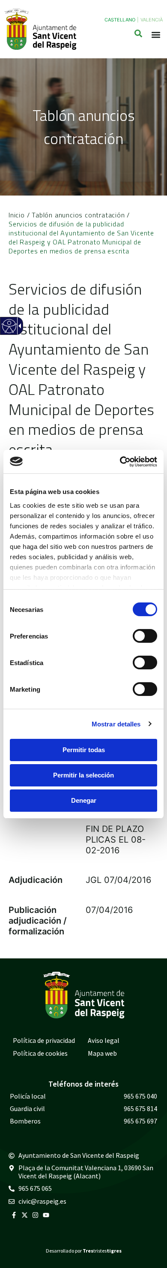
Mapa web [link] (102, 1053)
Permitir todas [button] (84, 749)
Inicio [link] (17, 215)
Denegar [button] (83, 800)
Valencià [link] (151, 20)
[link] (120, 461)
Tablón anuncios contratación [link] (78, 215)
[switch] (145, 636)
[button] (156, 35)
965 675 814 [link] (140, 1108)
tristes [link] (102, 1250)
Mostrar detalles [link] (116, 723)
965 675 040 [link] (140, 1096)
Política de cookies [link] (40, 1053)
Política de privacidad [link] (44, 1040)
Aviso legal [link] (103, 1040)
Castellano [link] (119, 20)
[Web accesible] (8, 331)
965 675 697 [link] (140, 1121)
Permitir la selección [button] (83, 775)
